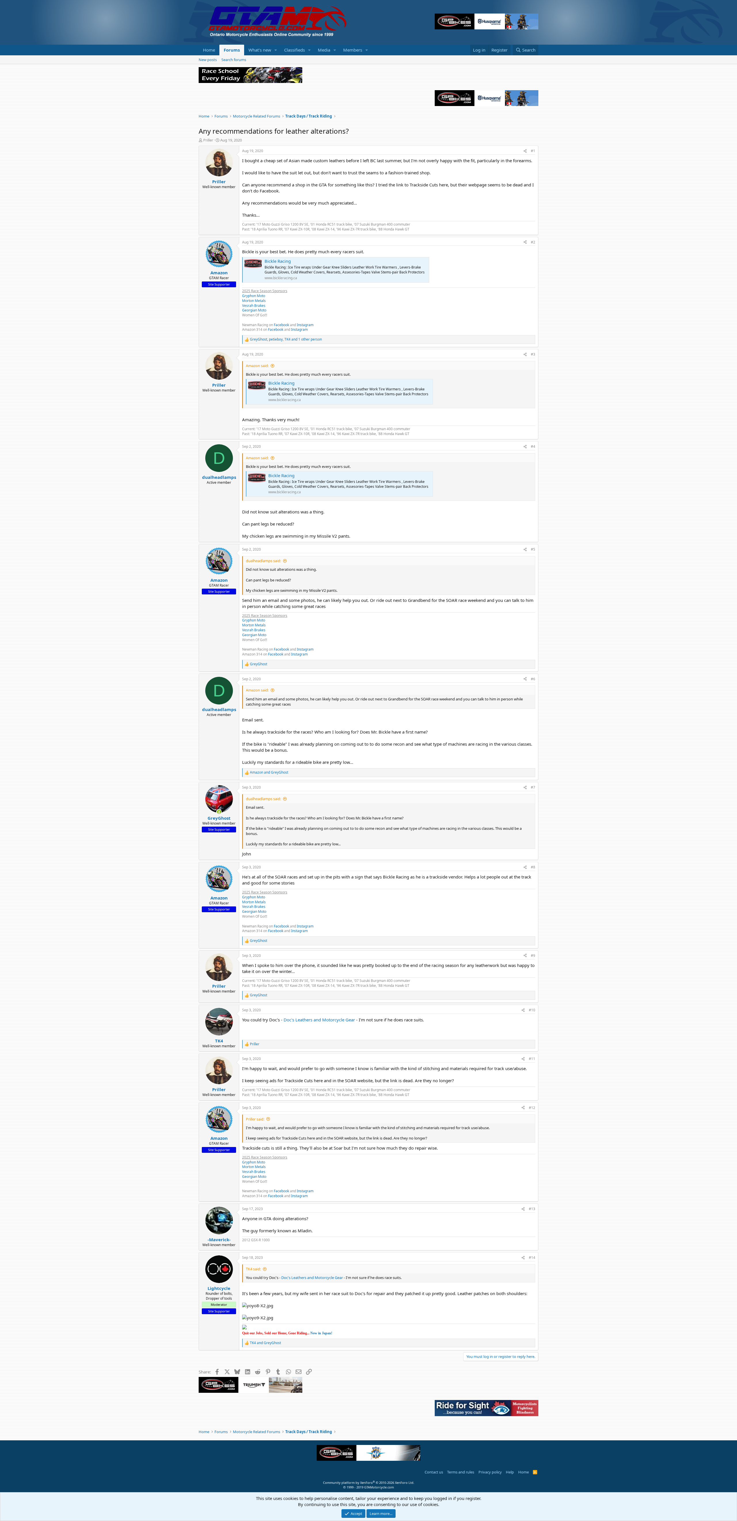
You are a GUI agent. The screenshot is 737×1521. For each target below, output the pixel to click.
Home (209, 50)
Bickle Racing (278, 261)
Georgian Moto (254, 310)
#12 (532, 1107)
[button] (276, 50)
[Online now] (219, 812)
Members (352, 50)
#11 (532, 1058)
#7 (533, 787)
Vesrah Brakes (253, 305)
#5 (533, 549)
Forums (232, 50)
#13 (532, 1208)
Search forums (233, 59)
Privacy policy (490, 1472)
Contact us (434, 1472)
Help (510, 1472)
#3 (533, 354)
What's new (259, 50)
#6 (533, 679)
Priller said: (255, 1119)
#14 (532, 1257)
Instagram (305, 324)
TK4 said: (253, 1268)
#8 (533, 867)
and (269, 772)
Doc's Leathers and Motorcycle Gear (319, 1020)
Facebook (281, 324)
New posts (208, 59)
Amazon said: (257, 365)
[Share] (525, 151)
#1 (533, 150)
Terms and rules (460, 1472)
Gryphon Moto (253, 295)
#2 (533, 242)
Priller (208, 140)
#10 (532, 1010)
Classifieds (294, 50)
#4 (533, 446)
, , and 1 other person (286, 339)
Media (324, 50)
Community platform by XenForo (368, 1482)
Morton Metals (254, 300)
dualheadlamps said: (263, 560)
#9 (533, 955)
